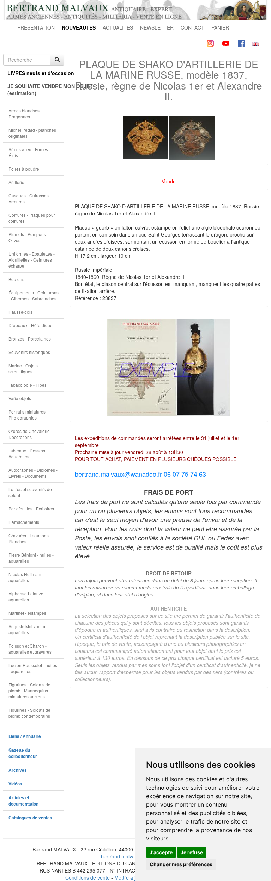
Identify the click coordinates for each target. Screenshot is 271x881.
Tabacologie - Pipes (27, 385)
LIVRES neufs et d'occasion (35, 73)
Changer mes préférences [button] (181, 864)
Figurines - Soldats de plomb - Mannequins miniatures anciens (29, 690)
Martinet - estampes (27, 613)
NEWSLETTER (157, 27)
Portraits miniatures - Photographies (28, 415)
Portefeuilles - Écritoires (31, 509)
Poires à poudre (23, 169)
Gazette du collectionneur (22, 753)
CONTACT (192, 27)
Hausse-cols (20, 312)
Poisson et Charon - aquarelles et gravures (30, 649)
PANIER (220, 27)
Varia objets (19, 398)
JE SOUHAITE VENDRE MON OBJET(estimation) (35, 89)
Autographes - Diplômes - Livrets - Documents (33, 473)
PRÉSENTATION (36, 27)
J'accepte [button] (161, 852)
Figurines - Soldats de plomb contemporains (29, 713)
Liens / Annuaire (24, 736)
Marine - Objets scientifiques (23, 368)
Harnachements (23, 522)
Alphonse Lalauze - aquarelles (27, 596)
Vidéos (15, 784)
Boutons (16, 279)
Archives (17, 770)
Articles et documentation (23, 801)
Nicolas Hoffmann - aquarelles (26, 577)
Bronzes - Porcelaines (29, 339)
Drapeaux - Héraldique (30, 325)
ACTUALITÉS (118, 27)
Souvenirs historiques (29, 352)
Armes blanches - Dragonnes (25, 114)
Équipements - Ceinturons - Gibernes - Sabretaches (33, 295)
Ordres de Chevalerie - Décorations (30, 434)
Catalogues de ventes (30, 818)
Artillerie (16, 182)
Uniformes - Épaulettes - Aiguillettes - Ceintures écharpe (31, 260)
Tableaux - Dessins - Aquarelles (28, 453)
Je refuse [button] (192, 852)
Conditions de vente (87, 877)
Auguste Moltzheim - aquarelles (28, 629)
